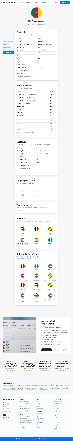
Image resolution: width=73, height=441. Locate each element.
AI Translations (23, 406)
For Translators (23, 425)
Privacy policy (40, 416)
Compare (39, 405)
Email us (7, 408)
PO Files (56, 406)
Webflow (56, 430)
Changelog (22, 412)
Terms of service (41, 420)
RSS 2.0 (59, 435)
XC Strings (56, 405)
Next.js (56, 412)
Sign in (56, 2)
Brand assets (40, 415)
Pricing (44, 2)
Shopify (56, 428)
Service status (40, 427)
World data (40, 406)
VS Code (56, 424)
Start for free (65, 2)
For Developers (23, 424)
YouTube (7, 404)
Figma (55, 419)
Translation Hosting (25, 408)
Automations (23, 405)
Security (39, 424)
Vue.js (55, 415)
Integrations (28, 2)
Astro (55, 414)
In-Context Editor (24, 410)
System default (8, 411)
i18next (56, 421)
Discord (7, 406)
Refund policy (40, 422)
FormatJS (56, 422)
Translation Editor (24, 401)
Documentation (36, 2)
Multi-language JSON (59, 401)
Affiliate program (41, 418)
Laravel (56, 408)
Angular (56, 410)
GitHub (7, 403)
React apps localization (25, 420)
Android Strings (58, 403)
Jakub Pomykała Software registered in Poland (19, 435)
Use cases (22, 427)
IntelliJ (56, 426)
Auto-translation (24, 403)
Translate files (23, 418)
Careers (39, 425)
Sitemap (67, 435)
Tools (38, 403)
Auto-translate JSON (25, 416)
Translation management (26, 422)
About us (39, 413)
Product (20, 2)
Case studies (40, 408)
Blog (38, 401)
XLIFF (55, 417)
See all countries (36, 27)
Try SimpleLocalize (8, 52)
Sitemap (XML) (63, 435)
